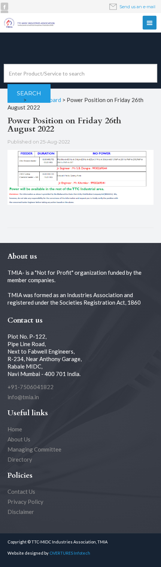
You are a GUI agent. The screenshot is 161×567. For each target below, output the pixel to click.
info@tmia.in (23, 397)
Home (14, 99)
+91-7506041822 (30, 386)
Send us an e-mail (137, 6)
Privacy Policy (25, 501)
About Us (18, 439)
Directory (19, 459)
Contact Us (21, 491)
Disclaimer (20, 511)
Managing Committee (34, 449)
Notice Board (44, 99)
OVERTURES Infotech (69, 553)
